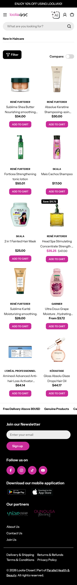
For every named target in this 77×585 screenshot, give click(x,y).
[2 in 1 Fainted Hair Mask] (20, 215)
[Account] (65, 15)
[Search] (69, 26)
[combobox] (38, 26)
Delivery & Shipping (20, 555)
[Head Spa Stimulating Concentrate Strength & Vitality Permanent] (57, 215)
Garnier (57, 303)
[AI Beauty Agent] (55, 14)
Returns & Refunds (50, 555)
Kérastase (57, 370)
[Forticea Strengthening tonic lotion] (20, 147)
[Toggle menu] (5, 15)
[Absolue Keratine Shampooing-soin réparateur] (57, 80)
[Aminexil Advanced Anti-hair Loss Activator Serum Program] (20, 349)
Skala (57, 169)
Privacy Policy (47, 560)
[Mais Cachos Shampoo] (57, 147)
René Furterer (20, 101)
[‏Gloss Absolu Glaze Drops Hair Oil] (57, 349)
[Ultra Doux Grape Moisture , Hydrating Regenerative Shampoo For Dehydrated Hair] (57, 282)
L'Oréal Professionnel (20, 370)
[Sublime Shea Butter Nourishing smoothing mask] (20, 80)
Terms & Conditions (20, 560)
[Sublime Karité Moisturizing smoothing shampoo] (20, 282)
